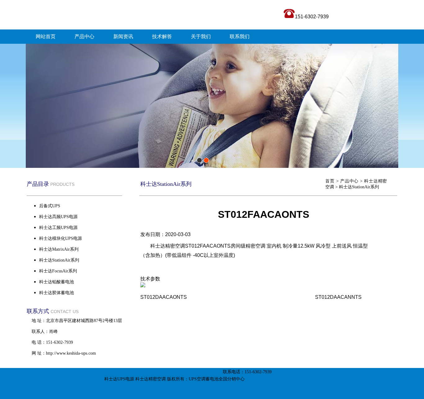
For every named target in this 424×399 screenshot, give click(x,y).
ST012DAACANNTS (338, 297)
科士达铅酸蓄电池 (56, 282)
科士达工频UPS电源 (58, 227)
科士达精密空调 (150, 379)
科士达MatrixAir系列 (59, 249)
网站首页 (46, 36)
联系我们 (240, 36)
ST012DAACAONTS (163, 297)
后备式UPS (49, 206)
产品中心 (84, 36)
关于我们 (201, 36)
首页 (330, 181)
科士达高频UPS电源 (58, 216)
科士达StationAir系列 (359, 187)
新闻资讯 (123, 36)
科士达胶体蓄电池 (56, 292)
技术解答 (162, 36)
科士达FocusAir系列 (58, 271)
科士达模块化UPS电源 (60, 238)
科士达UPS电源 (119, 379)
